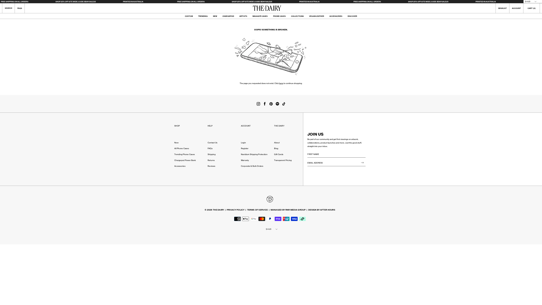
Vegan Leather (316, 16)
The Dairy (279, 126)
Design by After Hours (321, 210)
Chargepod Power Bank (185, 160)
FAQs (19, 8)
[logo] (267, 8)
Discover (352, 16)
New (215, 16)
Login (243, 142)
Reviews (211, 166)
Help (210, 126)
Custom (189, 16)
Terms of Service (257, 210)
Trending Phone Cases (184, 154)
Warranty (245, 160)
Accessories (335, 16)
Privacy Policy (235, 210)
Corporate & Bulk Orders (252, 166)
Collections (297, 16)
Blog (276, 148)
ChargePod (228, 16)
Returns (211, 160)
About (276, 142)
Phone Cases (279, 16)
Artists (243, 16)
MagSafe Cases (260, 16)
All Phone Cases (181, 148)
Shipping (212, 154)
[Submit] (362, 163)
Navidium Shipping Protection (254, 154)
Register (245, 148)
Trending (203, 16)
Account (246, 126)
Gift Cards (278, 154)
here (281, 83)
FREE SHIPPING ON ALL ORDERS (14, 2)
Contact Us (213, 142)
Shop (177, 126)
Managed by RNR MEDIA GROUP (288, 210)
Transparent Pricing (283, 160)
